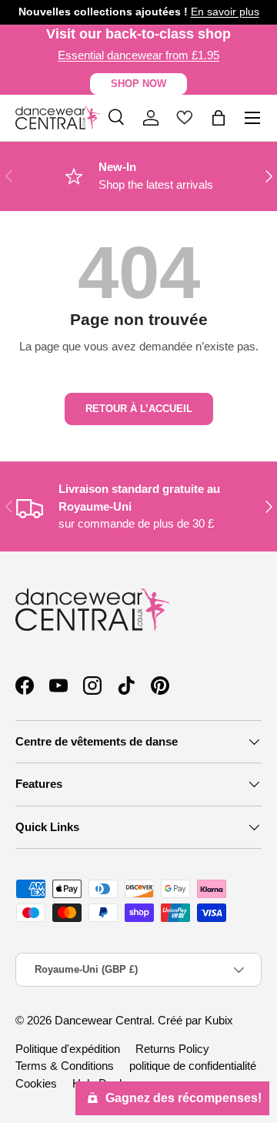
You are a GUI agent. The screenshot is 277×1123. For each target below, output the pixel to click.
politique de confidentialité (192, 1065)
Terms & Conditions (64, 1065)
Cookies (36, 1083)
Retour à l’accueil (138, 408)
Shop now (138, 83)
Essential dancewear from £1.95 (138, 55)
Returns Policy (172, 1048)
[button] (218, 118)
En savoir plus (225, 12)
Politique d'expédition (67, 1048)
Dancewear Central (103, 1020)
